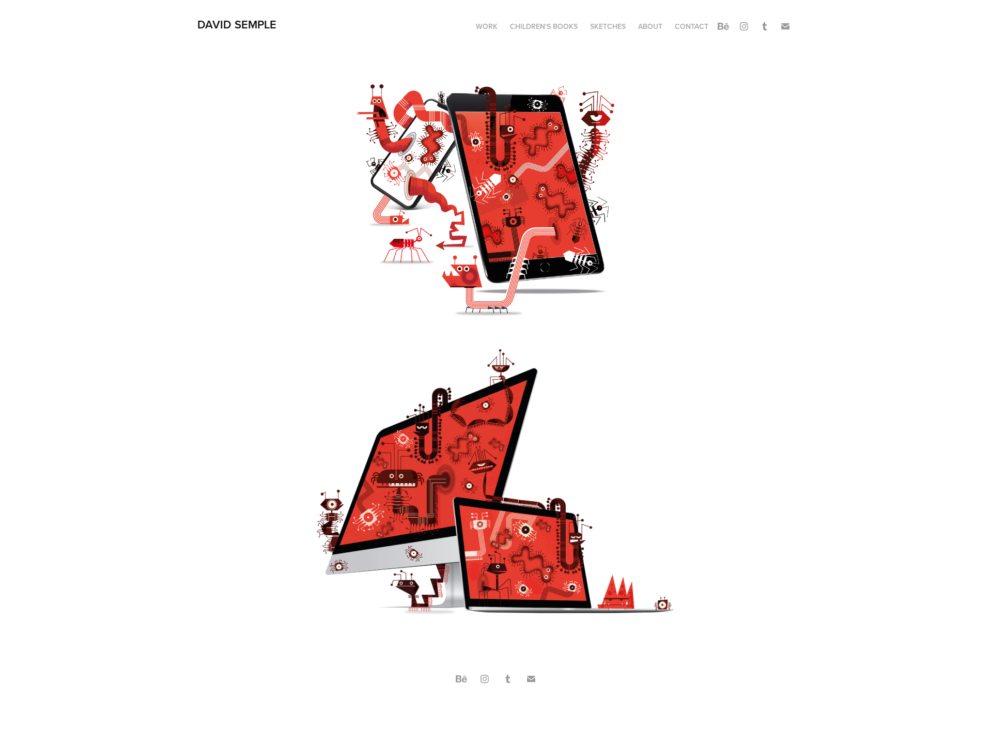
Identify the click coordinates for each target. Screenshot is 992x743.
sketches (608, 26)
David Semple (236, 24)
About (650, 26)
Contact (691, 26)
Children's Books (544, 26)
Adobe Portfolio (513, 706)
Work (487, 26)
